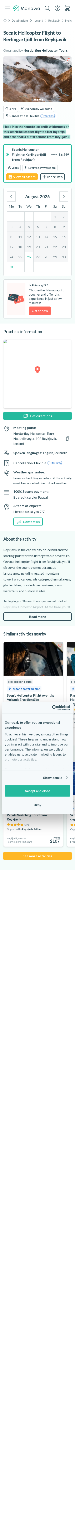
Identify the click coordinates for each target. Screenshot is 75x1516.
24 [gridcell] (11, 257)
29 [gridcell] (55, 257)
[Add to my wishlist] (68, 59)
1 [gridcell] (55, 217)
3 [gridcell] (11, 227)
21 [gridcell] (46, 247)
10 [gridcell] (11, 237)
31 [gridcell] (11, 267)
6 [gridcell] (38, 227)
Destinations (20, 20)
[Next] (63, 196)
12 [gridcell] (29, 237)
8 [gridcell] (55, 227)
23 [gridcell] (64, 247)
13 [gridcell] (38, 237)
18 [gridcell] (20, 247)
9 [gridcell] (64, 227)
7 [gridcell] (46, 227)
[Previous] (11, 196)
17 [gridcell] (11, 247)
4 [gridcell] (20, 227)
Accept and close (37, 791)
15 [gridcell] (55, 237)
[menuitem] (67, 8)
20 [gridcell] (38, 247)
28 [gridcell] (46, 257)
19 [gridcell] (29, 247)
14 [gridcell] (46, 237)
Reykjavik (54, 20)
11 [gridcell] (20, 237)
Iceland (38, 20)
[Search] (47, 8)
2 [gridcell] (64, 217)
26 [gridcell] (29, 257)
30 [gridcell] (64, 257)
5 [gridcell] (29, 227)
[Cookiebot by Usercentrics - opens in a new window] (53, 707)
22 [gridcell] (55, 247)
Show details (52, 777)
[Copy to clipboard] (67, 438)
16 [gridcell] (64, 237)
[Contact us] (57, 8)
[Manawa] (26, 8)
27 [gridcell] (38, 257)
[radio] (37, 163)
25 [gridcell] (20, 257)
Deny (37, 804)
